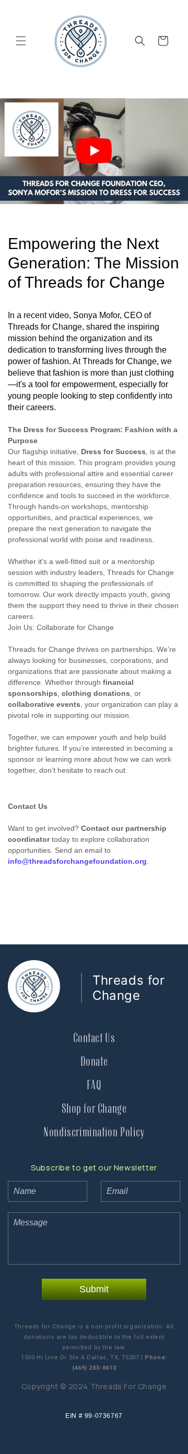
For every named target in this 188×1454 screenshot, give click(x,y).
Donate (94, 1062)
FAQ (94, 1085)
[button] (20, 40)
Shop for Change (94, 1109)
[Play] (94, 150)
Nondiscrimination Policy (93, 1132)
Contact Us (94, 1038)
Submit (94, 1289)
